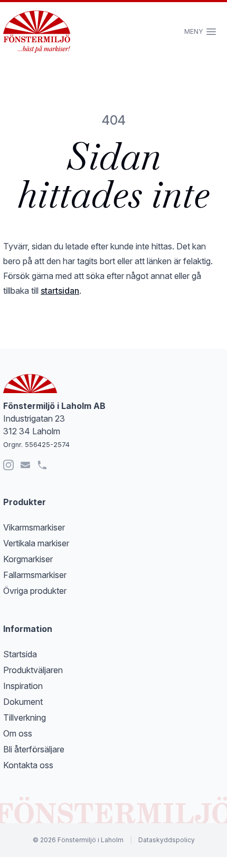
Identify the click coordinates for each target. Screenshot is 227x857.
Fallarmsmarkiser (35, 575)
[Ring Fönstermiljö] (42, 465)
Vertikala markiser (36, 543)
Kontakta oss (28, 765)
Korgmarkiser (28, 559)
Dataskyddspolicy (166, 840)
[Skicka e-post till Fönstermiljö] (25, 465)
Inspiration (23, 686)
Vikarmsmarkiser (34, 527)
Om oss (17, 733)
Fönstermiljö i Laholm (91, 840)
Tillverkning (24, 717)
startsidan (60, 290)
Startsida (20, 654)
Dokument (23, 701)
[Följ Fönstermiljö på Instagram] (8, 465)
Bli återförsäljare (33, 749)
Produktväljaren (33, 670)
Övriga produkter (35, 590)
